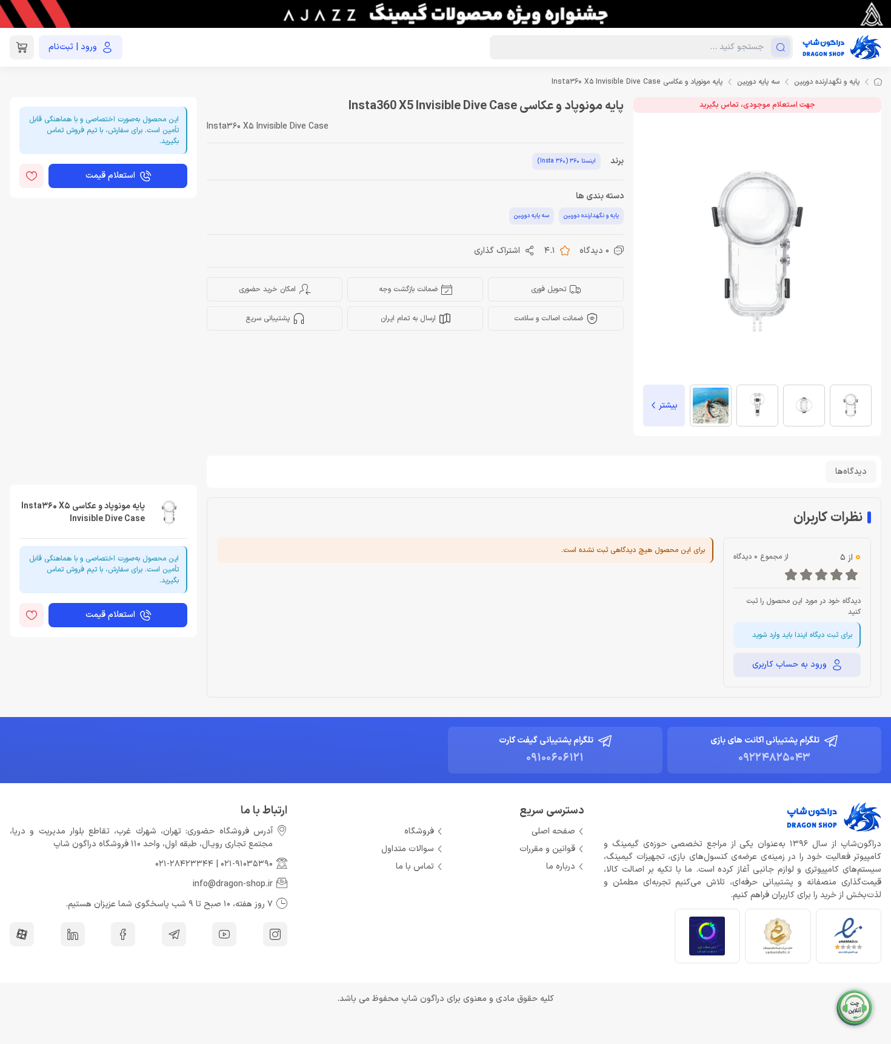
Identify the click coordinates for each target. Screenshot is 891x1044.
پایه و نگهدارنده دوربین (826, 81)
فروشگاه (419, 831)
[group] (445, 14)
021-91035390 (247, 864)
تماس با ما (415, 866)
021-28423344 (184, 864)
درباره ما (560, 866)
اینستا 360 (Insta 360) (566, 161)
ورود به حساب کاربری (789, 664)
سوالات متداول (407, 849)
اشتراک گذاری (497, 250)
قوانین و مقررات (547, 849)
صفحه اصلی (553, 831)
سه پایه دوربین (758, 81)
